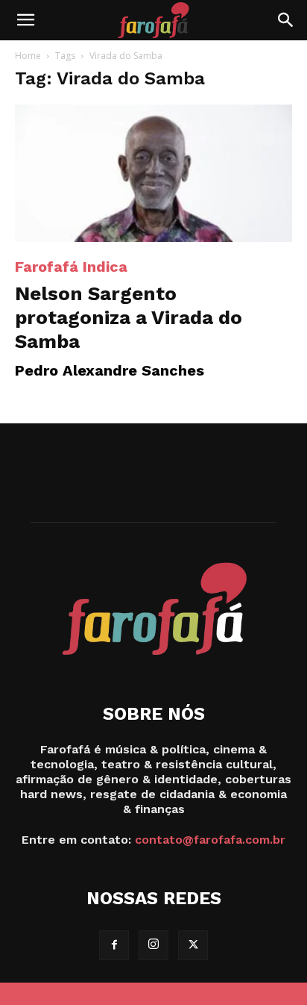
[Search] (286, 20)
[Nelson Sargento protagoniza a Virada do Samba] (153, 173)
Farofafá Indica (71, 267)
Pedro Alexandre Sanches (109, 370)
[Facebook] (114, 945)
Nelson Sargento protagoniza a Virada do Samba (128, 317)
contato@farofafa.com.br (210, 840)
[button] (25, 20)
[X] (193, 945)
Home (28, 55)
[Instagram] (153, 945)
